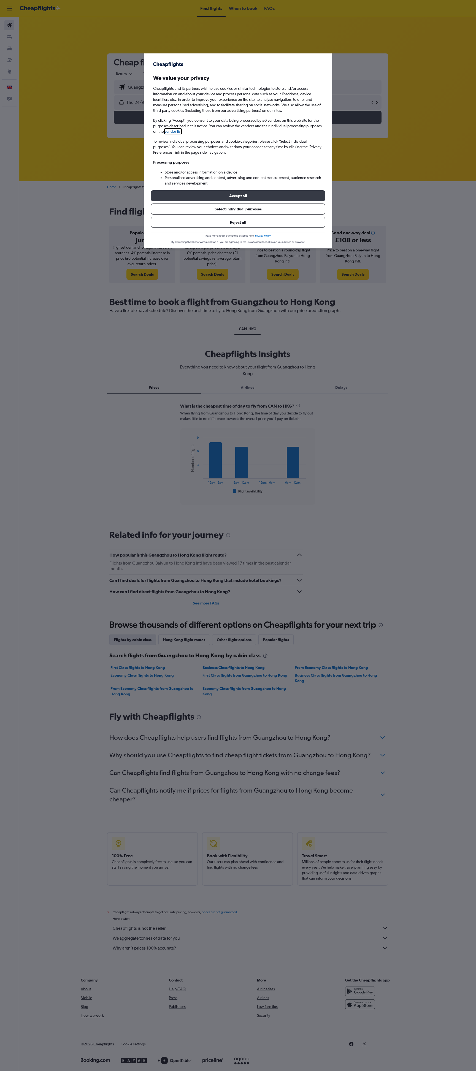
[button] (238, 195)
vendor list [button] (173, 131)
